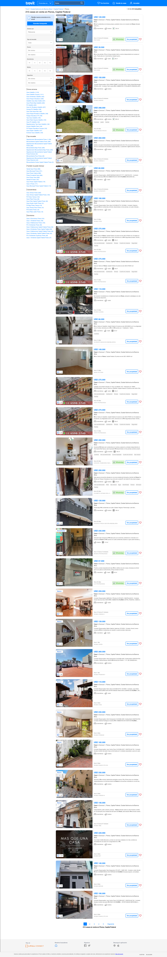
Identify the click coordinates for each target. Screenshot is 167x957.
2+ (40, 62)
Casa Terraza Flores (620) (33, 193)
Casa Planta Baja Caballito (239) (35, 103)
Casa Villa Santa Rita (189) (34, 111)
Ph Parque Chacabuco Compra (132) (36, 128)
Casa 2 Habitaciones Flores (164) (35, 223)
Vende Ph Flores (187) (32, 179)
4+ (50, 62)
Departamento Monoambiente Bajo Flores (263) (39, 150)
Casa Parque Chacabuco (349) (35, 99)
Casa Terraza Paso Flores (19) (35, 207)
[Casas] (56, 946)
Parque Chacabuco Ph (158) (34, 116)
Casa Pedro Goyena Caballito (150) (36, 120)
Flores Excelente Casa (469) (34, 175)
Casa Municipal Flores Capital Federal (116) (38, 186)
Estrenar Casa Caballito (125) (34, 133)
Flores (67, 9)
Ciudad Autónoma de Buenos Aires (41, 9)
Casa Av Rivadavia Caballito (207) (36, 107)
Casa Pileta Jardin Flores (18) (34, 212)
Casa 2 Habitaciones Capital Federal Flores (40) (39, 231)
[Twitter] (89, 946)
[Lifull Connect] (35, 946)
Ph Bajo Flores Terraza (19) (34, 205)
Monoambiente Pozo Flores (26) (35, 156)
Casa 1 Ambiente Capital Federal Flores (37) (38, 237)
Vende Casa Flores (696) (33, 169)
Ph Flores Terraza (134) (33, 197)
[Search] (81, 3)
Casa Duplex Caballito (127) (34, 130)
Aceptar (141, 954)
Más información (119, 954)
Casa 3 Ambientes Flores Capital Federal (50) (39, 229)
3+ (45, 62)
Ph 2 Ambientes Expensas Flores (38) (37, 235)
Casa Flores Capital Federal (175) (35, 182)
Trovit (27, 9)
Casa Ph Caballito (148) (33, 122)
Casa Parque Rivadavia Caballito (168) (37, 113)
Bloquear (149, 954)
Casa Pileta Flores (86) (32, 199)
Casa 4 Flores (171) (31, 184)
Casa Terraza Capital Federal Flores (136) (38, 195)
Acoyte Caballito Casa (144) (34, 126)
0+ (29, 62)
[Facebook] (85, 946)
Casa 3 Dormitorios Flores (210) (35, 218)
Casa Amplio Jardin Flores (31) (35, 203)
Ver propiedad (132, 39)
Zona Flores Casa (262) (33, 177)
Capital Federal (58, 9)
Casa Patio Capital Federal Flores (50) (37, 201)
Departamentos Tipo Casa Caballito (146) (37, 124)
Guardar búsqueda (40, 23)
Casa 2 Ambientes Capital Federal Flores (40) (39, 233)
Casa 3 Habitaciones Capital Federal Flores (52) (39, 227)
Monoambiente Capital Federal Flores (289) (38, 141)
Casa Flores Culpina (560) (33, 173)
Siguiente (110, 924)
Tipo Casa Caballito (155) (33, 118)
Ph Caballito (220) (31, 105)
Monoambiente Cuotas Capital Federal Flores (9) (40, 162)
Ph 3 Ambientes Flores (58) (34, 225)
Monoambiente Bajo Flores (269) (35, 148)
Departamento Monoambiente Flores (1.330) (38, 139)
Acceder (136, 3)
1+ (35, 62)
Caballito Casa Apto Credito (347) (35, 101)
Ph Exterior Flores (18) (32, 210)
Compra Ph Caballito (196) (33, 109)
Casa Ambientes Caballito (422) (35, 96)
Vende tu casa (121, 3)
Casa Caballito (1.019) (32, 92)
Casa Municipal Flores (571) (34, 171)
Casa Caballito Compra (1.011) (35, 94)
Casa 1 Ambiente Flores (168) (34, 220)
